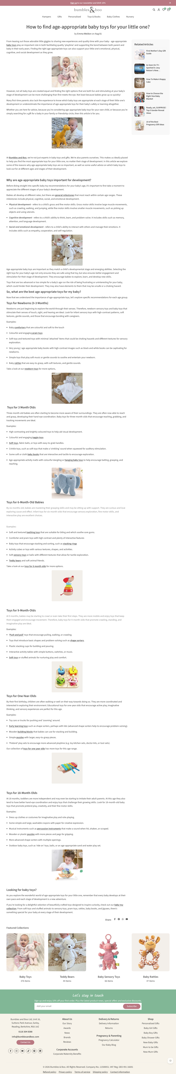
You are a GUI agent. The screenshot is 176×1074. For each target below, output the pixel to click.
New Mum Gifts (150, 1052)
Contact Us (25, 1042)
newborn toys (31, 368)
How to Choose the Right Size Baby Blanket (154, 96)
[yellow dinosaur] (67, 132)
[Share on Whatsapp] (123, 919)
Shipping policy (100, 1072)
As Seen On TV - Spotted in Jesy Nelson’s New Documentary (153, 69)
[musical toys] (67, 768)
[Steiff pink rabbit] (67, 71)
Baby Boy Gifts (151, 1033)
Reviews (67, 1042)
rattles (17, 363)
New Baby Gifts (150, 1042)
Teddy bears (15, 560)
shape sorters (77, 640)
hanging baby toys (74, 460)
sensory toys (20, 555)
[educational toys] (67, 676)
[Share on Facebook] (115, 919)
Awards (67, 1028)
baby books (33, 454)
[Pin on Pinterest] (119, 919)
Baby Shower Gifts (151, 1038)
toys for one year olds (34, 748)
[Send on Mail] (127, 919)
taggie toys (37, 437)
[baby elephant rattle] (67, 483)
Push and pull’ (17, 634)
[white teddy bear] (67, 250)
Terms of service (82, 1072)
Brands (67, 1037)
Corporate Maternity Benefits (67, 1054)
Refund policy (49, 1072)
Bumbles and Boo (18, 157)
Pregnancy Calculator (109, 1040)
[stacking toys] (67, 585)
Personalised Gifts (150, 1023)
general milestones (64, 195)
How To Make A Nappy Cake (156, 80)
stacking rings (70, 543)
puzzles (20, 737)
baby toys (11, 45)
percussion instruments (49, 828)
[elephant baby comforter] (67, 388)
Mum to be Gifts (150, 1047)
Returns (109, 1028)
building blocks (25, 731)
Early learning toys (18, 726)
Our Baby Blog (109, 1045)
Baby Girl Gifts (150, 1028)
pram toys (37, 333)
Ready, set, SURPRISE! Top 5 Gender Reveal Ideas (156, 110)
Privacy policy (65, 1072)
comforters (20, 327)
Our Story (67, 1023)
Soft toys (13, 443)
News (67, 1033)
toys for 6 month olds (35, 566)
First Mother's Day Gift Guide (156, 52)
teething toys (33, 532)
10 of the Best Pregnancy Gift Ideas (155, 123)
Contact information (120, 1072)
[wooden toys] (67, 865)
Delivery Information (109, 1023)
